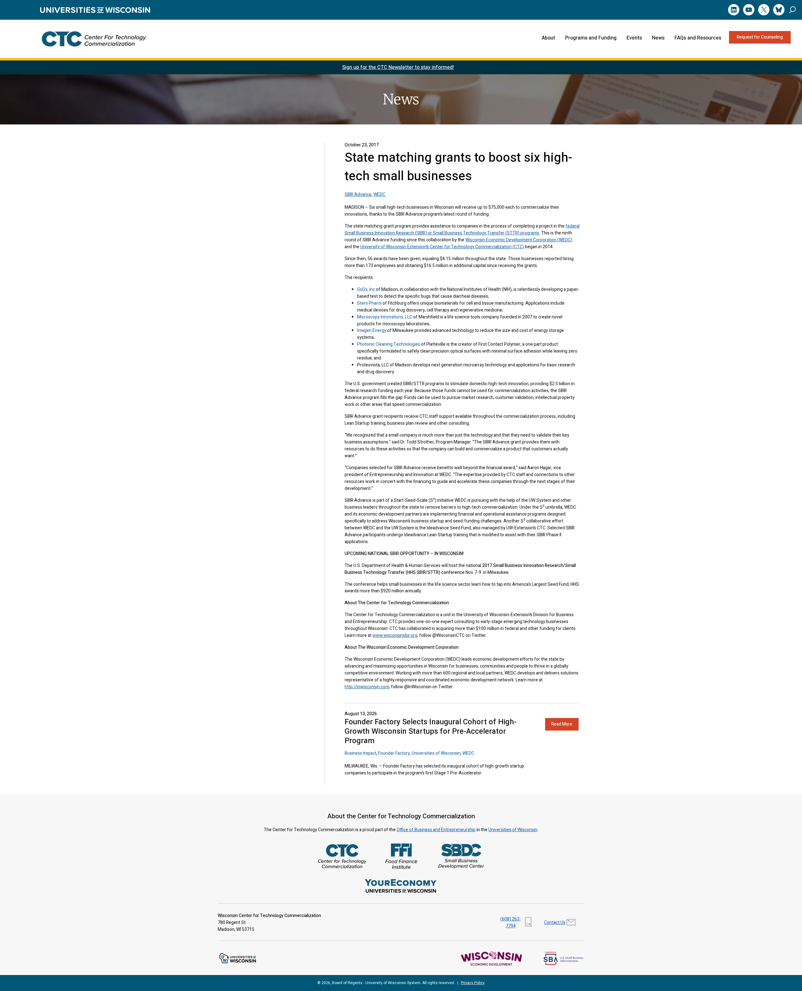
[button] (792, 9)
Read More (561, 724)
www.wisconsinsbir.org (394, 635)
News (658, 38)
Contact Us (554, 922)
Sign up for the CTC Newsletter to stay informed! (398, 67)
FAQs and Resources (697, 38)
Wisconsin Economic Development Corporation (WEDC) (518, 240)
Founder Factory (394, 753)
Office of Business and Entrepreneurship (436, 829)
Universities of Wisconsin (436, 753)
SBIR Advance (358, 194)
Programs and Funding (591, 38)
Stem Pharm (369, 303)
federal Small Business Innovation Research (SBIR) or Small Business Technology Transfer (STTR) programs (462, 229)
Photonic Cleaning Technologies (388, 344)
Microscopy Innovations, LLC (384, 317)
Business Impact (360, 753)
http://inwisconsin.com (367, 687)
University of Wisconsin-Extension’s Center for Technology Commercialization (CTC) (442, 247)
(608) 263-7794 (510, 922)
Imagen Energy (371, 330)
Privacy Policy (473, 983)
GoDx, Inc (366, 289)
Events (634, 38)
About (548, 38)
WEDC (379, 194)
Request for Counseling (760, 37)
